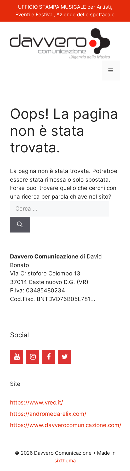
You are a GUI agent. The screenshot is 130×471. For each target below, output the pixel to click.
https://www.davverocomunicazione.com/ (65, 425)
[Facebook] (48, 357)
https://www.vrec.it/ (36, 402)
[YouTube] (16, 357)
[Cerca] (20, 225)
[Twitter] (64, 357)
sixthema (65, 460)
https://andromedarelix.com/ (48, 413)
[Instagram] (32, 357)
